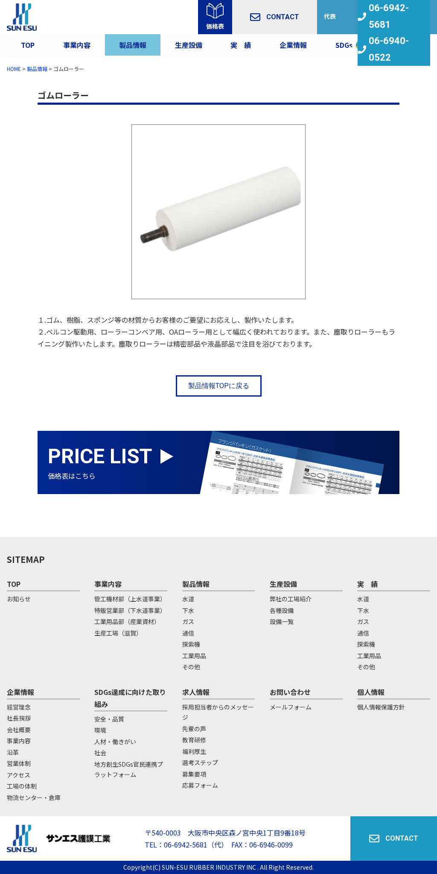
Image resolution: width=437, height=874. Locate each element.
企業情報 (293, 45)
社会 (100, 752)
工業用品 (194, 655)
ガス (188, 621)
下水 (188, 610)
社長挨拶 (19, 718)
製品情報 (132, 45)
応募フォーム (200, 785)
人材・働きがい (115, 741)
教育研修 (194, 740)
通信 (188, 633)
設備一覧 (282, 621)
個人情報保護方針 (381, 707)
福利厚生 (194, 751)
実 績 (367, 584)
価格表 (215, 26)
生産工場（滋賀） (118, 633)
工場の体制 (22, 786)
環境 (100, 730)
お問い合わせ (290, 692)
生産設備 (283, 584)
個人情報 (371, 692)
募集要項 (194, 774)
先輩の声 (194, 728)
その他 (191, 666)
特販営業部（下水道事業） (130, 610)
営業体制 (19, 763)
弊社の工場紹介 (291, 598)
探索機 (191, 644)
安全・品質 (109, 719)
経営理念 (19, 707)
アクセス (18, 775)
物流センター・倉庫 (34, 797)
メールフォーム (291, 707)
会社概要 (19, 729)
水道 (188, 598)
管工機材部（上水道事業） (130, 598)
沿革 (13, 752)
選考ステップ (200, 762)
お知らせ (19, 598)
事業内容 (76, 45)
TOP (28, 45)
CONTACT (282, 17)
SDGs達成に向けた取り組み (130, 698)
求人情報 (196, 692)
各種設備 (282, 610)
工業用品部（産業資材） (127, 621)
